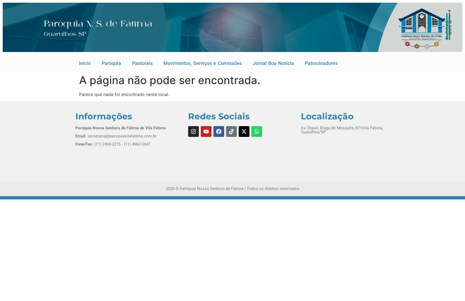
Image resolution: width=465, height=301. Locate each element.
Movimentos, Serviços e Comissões (202, 63)
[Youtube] (206, 131)
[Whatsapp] (256, 131)
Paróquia (111, 63)
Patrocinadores (321, 63)
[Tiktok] (231, 131)
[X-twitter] (244, 131)
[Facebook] (218, 131)
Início (85, 63)
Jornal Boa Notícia (273, 63)
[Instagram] (193, 131)
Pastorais (142, 63)
